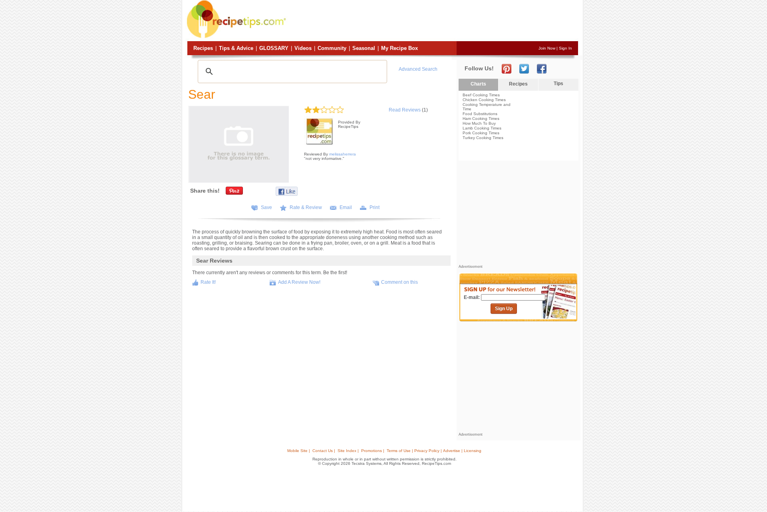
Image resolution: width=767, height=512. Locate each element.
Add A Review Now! (299, 282)
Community (332, 48)
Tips (558, 83)
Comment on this (399, 282)
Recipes (203, 48)
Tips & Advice (236, 48)
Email (346, 207)
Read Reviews (405, 110)
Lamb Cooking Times (482, 128)
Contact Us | (323, 450)
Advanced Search (418, 69)
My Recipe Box (399, 48)
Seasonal (363, 48)
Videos (303, 48)
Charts (478, 84)
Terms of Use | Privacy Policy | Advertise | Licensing (434, 450)
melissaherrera (342, 154)
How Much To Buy (479, 123)
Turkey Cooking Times (483, 137)
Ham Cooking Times (481, 118)
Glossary (273, 48)
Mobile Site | (298, 450)
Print (375, 207)
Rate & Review (306, 207)
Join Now (546, 48)
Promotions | (372, 450)
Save (266, 207)
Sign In (565, 48)
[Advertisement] (433, 21)
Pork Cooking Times (481, 133)
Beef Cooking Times (481, 95)
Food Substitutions (480, 114)
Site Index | (348, 450)
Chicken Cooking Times (484, 100)
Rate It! (208, 282)
